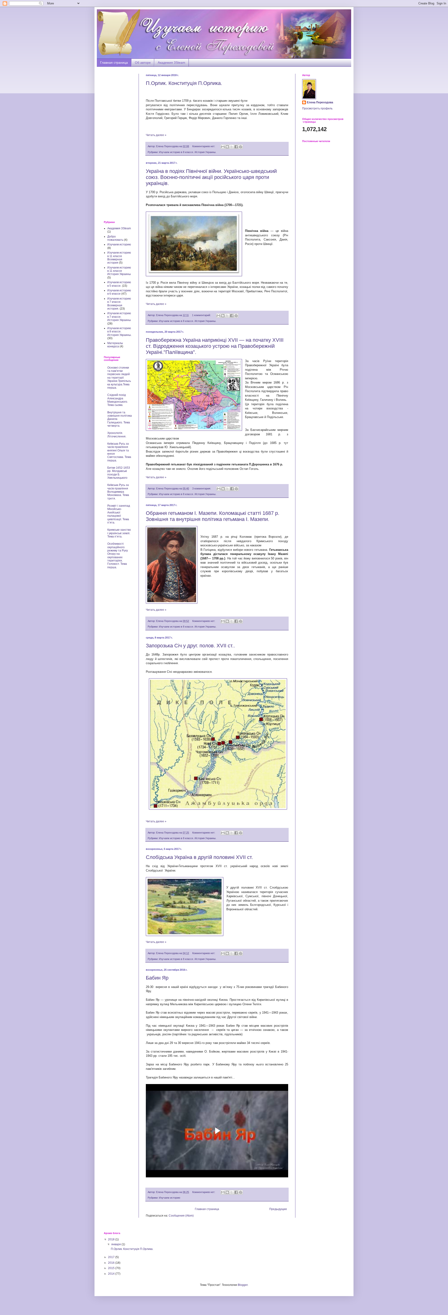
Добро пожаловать (115, 238)
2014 (111, 1273)
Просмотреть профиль (317, 108)
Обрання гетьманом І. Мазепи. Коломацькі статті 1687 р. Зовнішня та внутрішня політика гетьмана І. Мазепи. (212, 516)
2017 (111, 1257)
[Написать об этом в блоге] (227, 146)
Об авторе (143, 62)
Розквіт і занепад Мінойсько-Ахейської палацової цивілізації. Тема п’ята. (118, 514)
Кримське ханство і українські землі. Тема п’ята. (119, 533)
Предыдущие (278, 1209)
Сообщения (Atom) (181, 1215)
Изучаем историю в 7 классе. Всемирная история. (119, 303)
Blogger (243, 1285)
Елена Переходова (320, 102)
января (116, 1244)
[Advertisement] (118, 144)
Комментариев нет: (204, 146)
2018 (111, 1239)
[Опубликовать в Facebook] (236, 146)
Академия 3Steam (171, 62)
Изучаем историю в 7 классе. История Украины (119, 317)
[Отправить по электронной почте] (222, 146)
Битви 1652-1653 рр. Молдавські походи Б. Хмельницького (118, 472)
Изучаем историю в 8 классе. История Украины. (187, 152)
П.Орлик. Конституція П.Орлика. (184, 83)
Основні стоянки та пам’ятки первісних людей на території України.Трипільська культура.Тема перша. (119, 377)
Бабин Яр (157, 978)
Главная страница (114, 62)
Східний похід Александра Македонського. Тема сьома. (117, 400)
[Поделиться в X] (231, 146)
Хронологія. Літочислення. (116, 434)
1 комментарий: (201, 315)
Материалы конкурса (115, 345)
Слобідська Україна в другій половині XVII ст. (199, 857)
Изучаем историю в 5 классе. (119, 284)
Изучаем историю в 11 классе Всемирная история (119, 257)
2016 (111, 1262)
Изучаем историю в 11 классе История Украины (119, 271)
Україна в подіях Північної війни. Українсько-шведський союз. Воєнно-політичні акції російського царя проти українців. (211, 177)
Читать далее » (156, 135)
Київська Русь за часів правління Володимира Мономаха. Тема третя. (118, 491)
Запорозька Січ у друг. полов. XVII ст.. (190, 646)
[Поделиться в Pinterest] (240, 146)
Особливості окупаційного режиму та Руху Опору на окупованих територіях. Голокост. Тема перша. (117, 555)
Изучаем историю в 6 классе (119, 292)
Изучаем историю (169, 1197)
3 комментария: (202, 488)
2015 (111, 1268)
